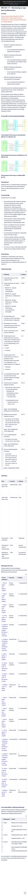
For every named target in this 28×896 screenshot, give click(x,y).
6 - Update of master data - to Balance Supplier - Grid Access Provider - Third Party (5, 630)
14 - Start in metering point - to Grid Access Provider (4, 666)
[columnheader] (2, 274)
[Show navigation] (25, 893)
